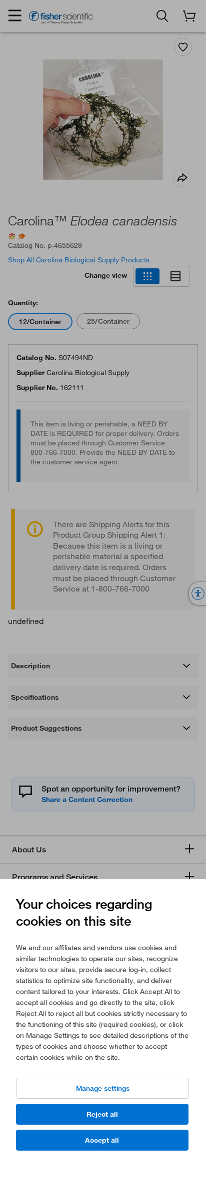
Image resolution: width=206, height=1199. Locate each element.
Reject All (102, 1114)
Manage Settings (103, 1088)
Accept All (102, 1140)
